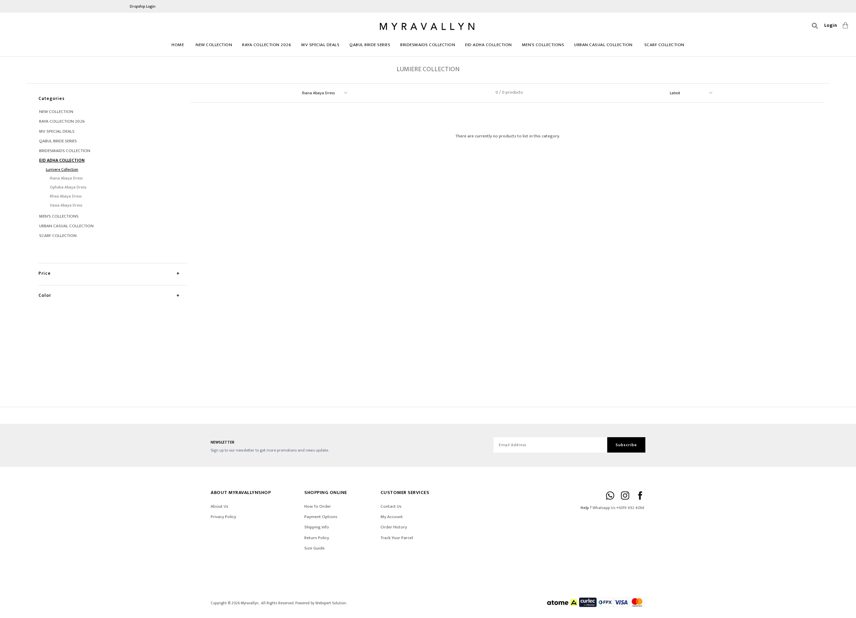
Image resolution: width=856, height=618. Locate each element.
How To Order (317, 506)
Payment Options (320, 516)
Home (178, 44)
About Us (219, 506)
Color (44, 295)
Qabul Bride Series (369, 44)
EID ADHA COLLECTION (488, 44)
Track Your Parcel (397, 537)
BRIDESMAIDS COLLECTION (427, 44)
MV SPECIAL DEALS (320, 44)
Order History (394, 527)
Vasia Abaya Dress (66, 205)
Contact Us (391, 506)
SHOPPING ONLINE (325, 492)
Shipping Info (316, 527)
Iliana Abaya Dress (66, 178)
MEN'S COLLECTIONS (543, 44)
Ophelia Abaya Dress (68, 187)
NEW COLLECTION (214, 44)
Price (44, 273)
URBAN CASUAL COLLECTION (603, 44)
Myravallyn (249, 603)
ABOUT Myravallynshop (241, 492)
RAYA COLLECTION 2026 (266, 44)
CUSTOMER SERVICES (405, 492)
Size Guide (314, 548)
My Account (392, 516)
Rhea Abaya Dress (66, 196)
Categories (51, 98)
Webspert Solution (330, 603)
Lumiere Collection (62, 169)
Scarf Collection (664, 44)
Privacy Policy (223, 516)
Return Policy (316, 537)
